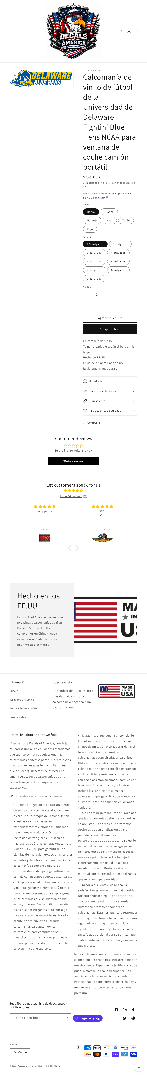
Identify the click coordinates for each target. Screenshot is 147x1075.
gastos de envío (95, 182)
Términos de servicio (22, 699)
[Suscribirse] (66, 1017)
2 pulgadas (120, 244)
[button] (8, 31)
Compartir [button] (93, 422)
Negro (91, 212)
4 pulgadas (118, 252)
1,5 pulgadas (95, 244)
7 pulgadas (94, 270)
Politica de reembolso (23, 708)
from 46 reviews (71, 496)
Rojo (90, 229)
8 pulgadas (118, 270)
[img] (73, 491)
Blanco (109, 212)
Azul (110, 220)
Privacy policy (18, 717)
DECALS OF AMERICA (27, 1065)
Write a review (73, 461)
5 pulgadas (94, 261)
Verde (126, 220)
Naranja (92, 220)
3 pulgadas (94, 252)
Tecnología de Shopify (49, 1065)
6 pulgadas (118, 261)
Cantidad (88, 287)
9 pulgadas (94, 278)
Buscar (14, 691)
